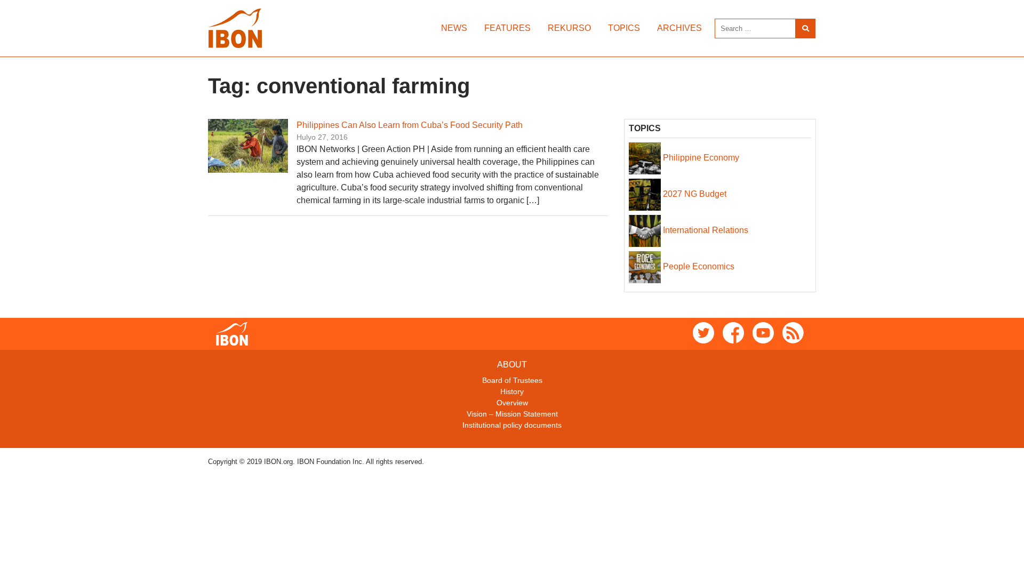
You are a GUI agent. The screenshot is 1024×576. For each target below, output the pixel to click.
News (454, 28)
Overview (512, 402)
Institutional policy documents (512, 425)
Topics (624, 28)
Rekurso (569, 28)
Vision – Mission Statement (512, 414)
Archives (679, 28)
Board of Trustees (512, 380)
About (512, 364)
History (512, 391)
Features (507, 28)
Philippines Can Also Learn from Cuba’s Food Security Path (410, 125)
